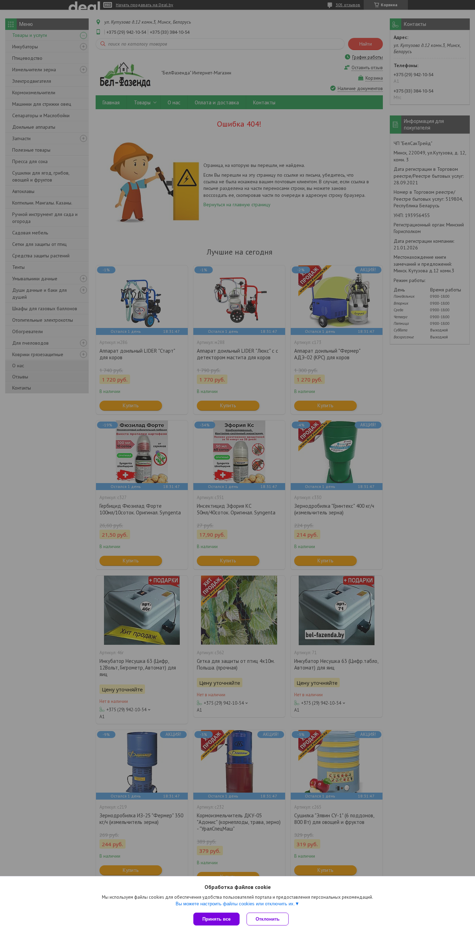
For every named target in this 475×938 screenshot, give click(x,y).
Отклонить (268, 919)
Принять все (216, 919)
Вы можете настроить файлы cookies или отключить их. (235, 903)
